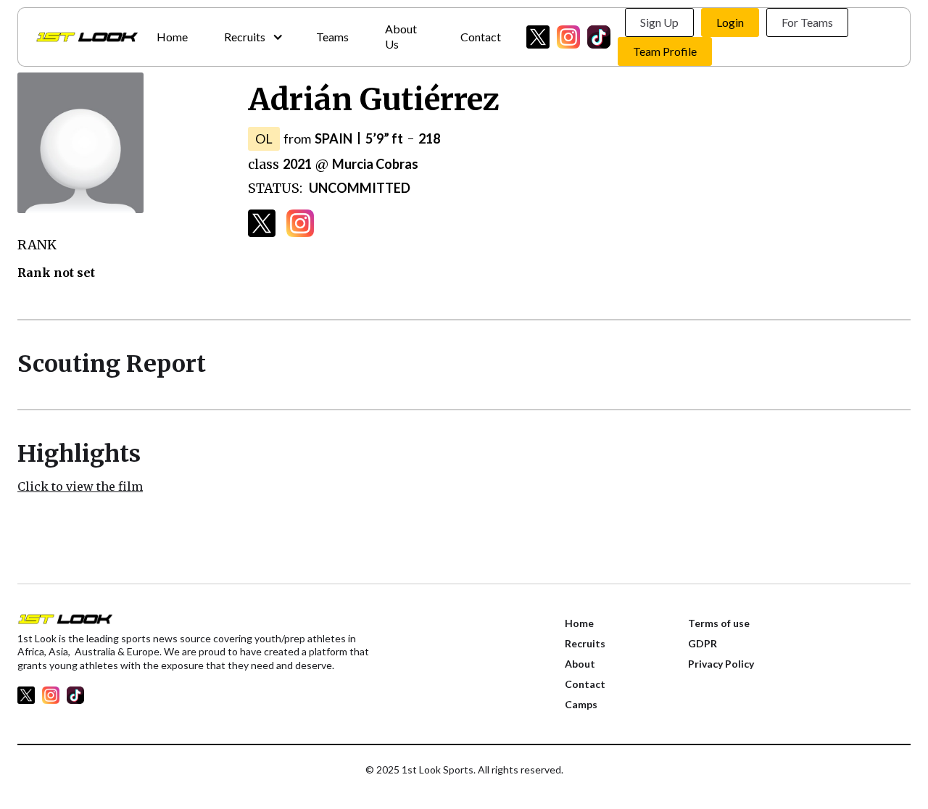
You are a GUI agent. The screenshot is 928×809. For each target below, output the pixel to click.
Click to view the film (80, 486)
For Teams (807, 22)
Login (730, 22)
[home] (87, 37)
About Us (401, 36)
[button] (252, 37)
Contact (480, 36)
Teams (332, 36)
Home (172, 36)
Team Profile (665, 51)
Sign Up (659, 22)
